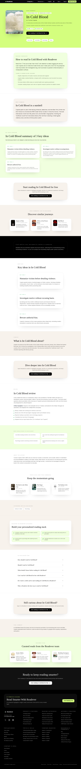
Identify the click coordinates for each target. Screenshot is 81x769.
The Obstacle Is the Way (8, 740)
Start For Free (72, 1)
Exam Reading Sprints (27, 721)
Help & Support (64, 737)
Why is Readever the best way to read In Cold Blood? (33, 586)
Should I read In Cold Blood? (26, 565)
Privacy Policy (49, 764)
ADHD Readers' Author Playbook (67, 723)
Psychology (27, 508)
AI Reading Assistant (27, 713)
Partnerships (6, 756)
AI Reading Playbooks (65, 733)
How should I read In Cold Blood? (27, 560)
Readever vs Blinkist (45, 736)
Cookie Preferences (55, 764)
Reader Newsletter (64, 735)
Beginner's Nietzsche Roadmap (66, 719)
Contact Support (7, 754)
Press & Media (6, 752)
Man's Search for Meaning (8, 738)
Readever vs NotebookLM (46, 730)
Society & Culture (18, 508)
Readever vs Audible (45, 740)
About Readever (7, 748)
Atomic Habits (6, 730)
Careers (5, 750)
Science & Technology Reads (47, 719)
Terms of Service (43, 764)
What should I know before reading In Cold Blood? (32, 570)
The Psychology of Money (9, 734)
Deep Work (6, 732)
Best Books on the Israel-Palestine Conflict (30, 736)
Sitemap (60, 764)
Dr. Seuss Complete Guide (65, 717)
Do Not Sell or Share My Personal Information (70, 764)
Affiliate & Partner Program (66, 741)
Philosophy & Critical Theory (47, 717)
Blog (62, 731)
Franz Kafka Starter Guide (65, 715)
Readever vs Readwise (46, 738)
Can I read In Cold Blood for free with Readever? (32, 575)
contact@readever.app (9, 716)
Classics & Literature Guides (47, 715)
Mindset (5, 736)
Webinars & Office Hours (65, 739)
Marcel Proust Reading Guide (66, 713)
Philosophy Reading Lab (27, 723)
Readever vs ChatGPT (46, 732)
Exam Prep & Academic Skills (47, 721)
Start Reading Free (68, 700)
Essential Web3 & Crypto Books (29, 734)
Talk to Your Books (26, 715)
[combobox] (51, 2)
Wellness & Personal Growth (47, 723)
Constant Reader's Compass (28, 740)
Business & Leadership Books (47, 713)
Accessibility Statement (8, 758)
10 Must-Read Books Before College (29, 730)
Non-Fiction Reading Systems (28, 717)
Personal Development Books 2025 (29, 732)
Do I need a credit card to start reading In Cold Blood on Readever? (37, 580)
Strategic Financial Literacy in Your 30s (30, 738)
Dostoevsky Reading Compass (66, 721)
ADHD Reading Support (27, 719)
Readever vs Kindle (45, 734)
